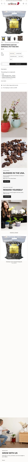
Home (2, 42)
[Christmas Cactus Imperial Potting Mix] (14, 247)
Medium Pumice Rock (7, 79)
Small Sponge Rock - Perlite (8, 75)
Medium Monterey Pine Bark (8, 77)
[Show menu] (1, 3)
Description (4, 69)
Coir (3, 74)
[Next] (26, 0)
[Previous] (1, 0)
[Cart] (26, 3)
